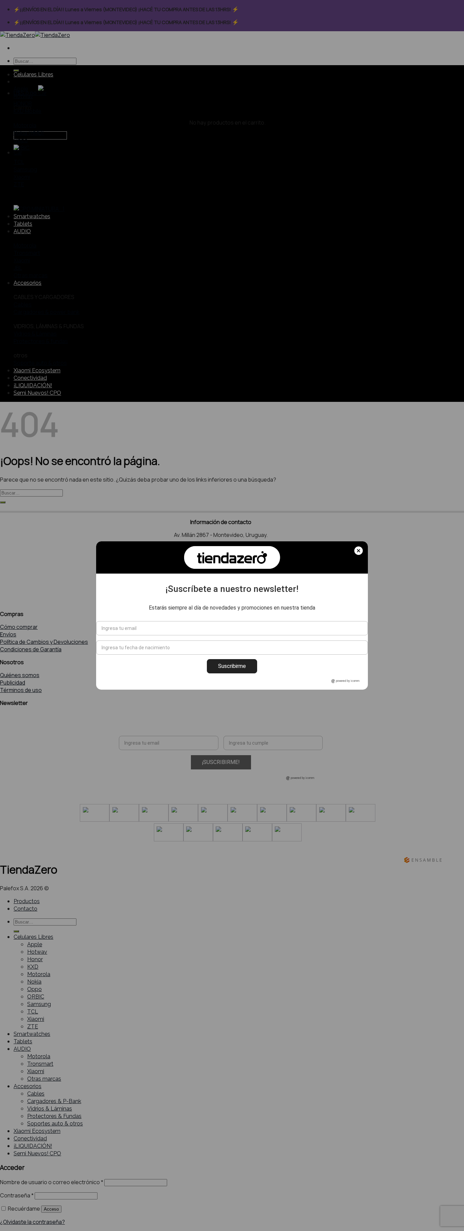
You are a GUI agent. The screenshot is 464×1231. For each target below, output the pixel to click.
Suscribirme (232, 666)
